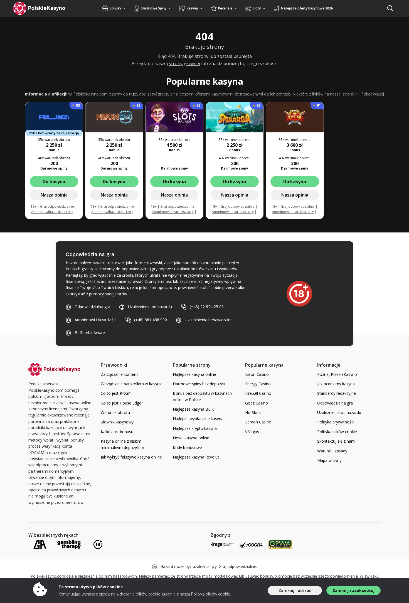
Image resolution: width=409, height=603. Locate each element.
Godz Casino (256, 403)
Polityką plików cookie (210, 594)
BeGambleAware (90, 332)
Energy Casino (258, 383)
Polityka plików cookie (337, 431)
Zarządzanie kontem (119, 374)
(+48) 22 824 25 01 (207, 306)
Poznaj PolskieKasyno (337, 374)
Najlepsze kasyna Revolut (196, 457)
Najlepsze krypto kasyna (195, 428)
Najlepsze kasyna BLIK (193, 409)
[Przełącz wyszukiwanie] (390, 8)
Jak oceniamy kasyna (336, 383)
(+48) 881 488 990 (150, 319)
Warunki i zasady (332, 451)
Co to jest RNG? (115, 393)
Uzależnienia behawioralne (209, 319)
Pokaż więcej (372, 94)
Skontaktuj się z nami (336, 441)
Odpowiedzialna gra (92, 306)
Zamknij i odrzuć (295, 590)
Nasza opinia (54, 195)
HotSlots (253, 412)
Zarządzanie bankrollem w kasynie (131, 383)
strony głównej (184, 63)
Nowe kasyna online (191, 437)
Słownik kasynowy (117, 422)
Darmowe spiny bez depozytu (199, 383)
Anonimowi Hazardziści (95, 319)
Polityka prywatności (335, 422)
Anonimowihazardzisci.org (52, 211)
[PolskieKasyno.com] (44, 8)
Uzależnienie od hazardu (150, 306)
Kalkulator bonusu (117, 431)
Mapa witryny (329, 460)
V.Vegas (252, 431)
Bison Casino (257, 374)
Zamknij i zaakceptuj (353, 590)
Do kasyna (54, 181)
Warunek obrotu (115, 412)
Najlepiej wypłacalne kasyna (198, 418)
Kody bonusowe (187, 447)
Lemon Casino (258, 422)
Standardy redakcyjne (336, 393)
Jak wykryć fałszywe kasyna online (131, 457)
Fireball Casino (258, 393)
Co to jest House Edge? (122, 403)
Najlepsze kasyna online (194, 374)
